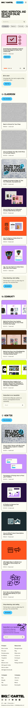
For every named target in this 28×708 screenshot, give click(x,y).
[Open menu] (26, 2)
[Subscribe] (22, 405)
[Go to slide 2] (9, 68)
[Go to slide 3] (11, 68)
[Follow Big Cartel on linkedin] (19, 700)
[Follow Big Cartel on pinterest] (16, 700)
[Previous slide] (20, 68)
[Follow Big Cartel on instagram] (2, 700)
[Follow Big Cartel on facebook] (9, 700)
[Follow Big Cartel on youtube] (12, 700)
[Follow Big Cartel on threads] (6, 700)
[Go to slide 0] (5, 68)
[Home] (7, 2)
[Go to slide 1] (8, 68)
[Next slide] (24, 68)
